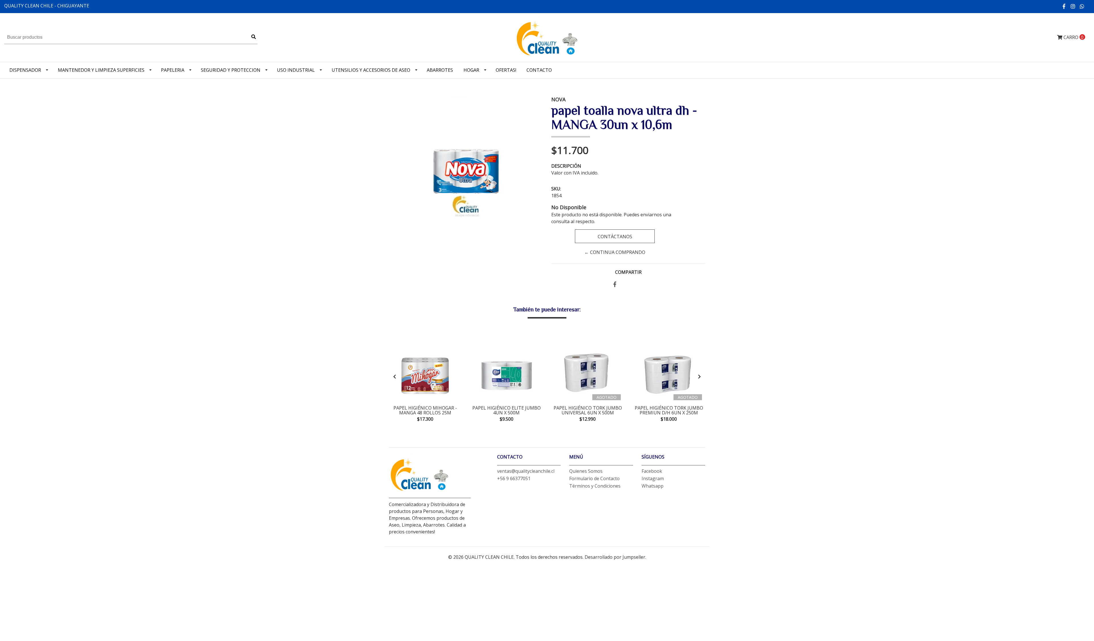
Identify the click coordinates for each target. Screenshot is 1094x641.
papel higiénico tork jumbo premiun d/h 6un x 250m (669, 410)
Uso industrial (296, 70)
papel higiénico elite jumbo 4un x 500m (506, 410)
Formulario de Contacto (594, 478)
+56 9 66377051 (513, 478)
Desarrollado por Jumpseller (615, 557)
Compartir (628, 272)
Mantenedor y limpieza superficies (101, 70)
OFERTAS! (506, 70)
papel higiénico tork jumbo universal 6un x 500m (588, 410)
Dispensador (25, 70)
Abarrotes (440, 70)
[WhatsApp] (1082, 6)
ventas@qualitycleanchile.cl (525, 471)
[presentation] (394, 376)
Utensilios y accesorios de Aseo (371, 70)
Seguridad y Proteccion (230, 70)
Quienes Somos (586, 471)
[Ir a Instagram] (1073, 6)
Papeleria (172, 70)
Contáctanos (614, 236)
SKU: (556, 189)
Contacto (539, 70)
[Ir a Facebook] (1064, 6)
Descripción (566, 166)
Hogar (471, 70)
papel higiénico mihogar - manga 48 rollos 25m (425, 410)
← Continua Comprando (614, 252)
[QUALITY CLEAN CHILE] (547, 37)
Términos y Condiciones (595, 486)
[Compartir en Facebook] (614, 285)
